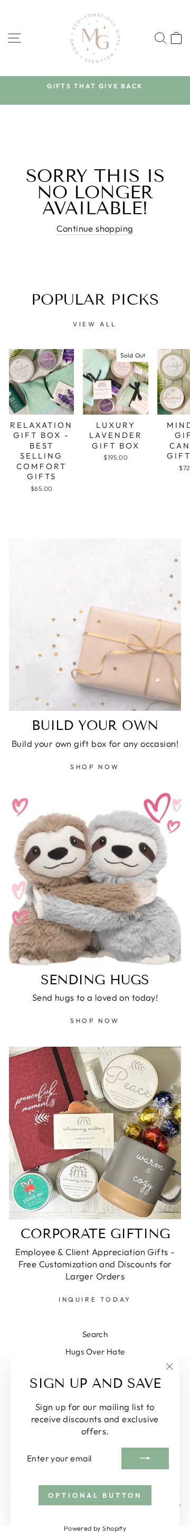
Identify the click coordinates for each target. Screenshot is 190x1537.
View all (95, 324)
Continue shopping (94, 228)
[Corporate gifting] (95, 1133)
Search (95, 1334)
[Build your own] (95, 624)
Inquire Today (95, 1299)
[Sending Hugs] (95, 879)
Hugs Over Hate (95, 1352)
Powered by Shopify (95, 1528)
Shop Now (95, 767)
